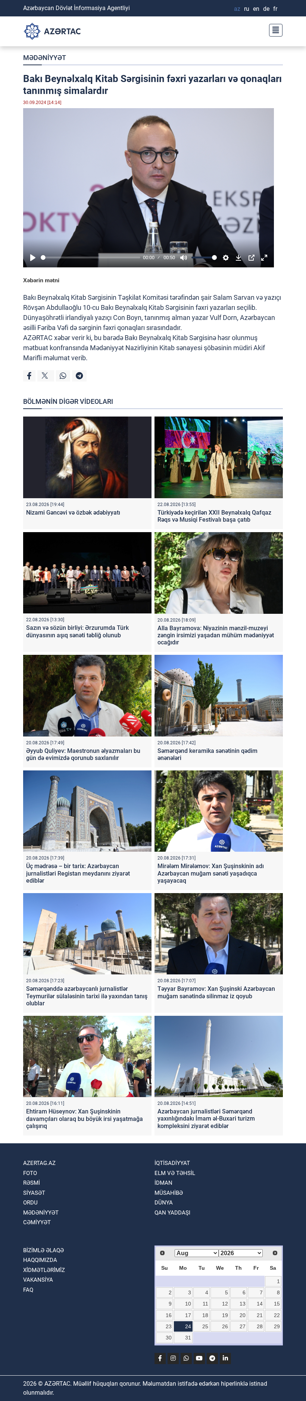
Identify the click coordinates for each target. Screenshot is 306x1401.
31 (188, 1338)
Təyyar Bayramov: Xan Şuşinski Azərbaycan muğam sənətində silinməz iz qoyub (216, 992)
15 (277, 1304)
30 (169, 1338)
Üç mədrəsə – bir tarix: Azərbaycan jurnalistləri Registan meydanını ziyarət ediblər (78, 873)
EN (256, 8)
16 (169, 1315)
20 (243, 1315)
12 (225, 1304)
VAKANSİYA (38, 1279)
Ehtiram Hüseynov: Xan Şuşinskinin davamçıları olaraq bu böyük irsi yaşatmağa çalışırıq (84, 1118)
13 (243, 1304)
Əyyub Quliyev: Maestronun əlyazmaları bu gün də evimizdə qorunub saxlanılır (83, 754)
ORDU (30, 1202)
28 (260, 1326)
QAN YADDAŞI (172, 1212)
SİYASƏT (34, 1193)
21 (260, 1315)
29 (277, 1326)
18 (205, 1315)
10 (188, 1304)
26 (225, 1326)
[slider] (90, 257)
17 (188, 1315)
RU (246, 8)
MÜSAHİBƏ (168, 1193)
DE (266, 8)
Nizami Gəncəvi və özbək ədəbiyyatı (73, 512)
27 (243, 1326)
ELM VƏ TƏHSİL (174, 1173)
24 (188, 1326)
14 (260, 1304)
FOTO (30, 1173)
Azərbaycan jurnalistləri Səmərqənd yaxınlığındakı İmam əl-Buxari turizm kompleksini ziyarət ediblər (206, 1118)
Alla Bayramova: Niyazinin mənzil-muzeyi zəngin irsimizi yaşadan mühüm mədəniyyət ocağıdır (215, 635)
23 (169, 1326)
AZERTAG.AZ (39, 1163)
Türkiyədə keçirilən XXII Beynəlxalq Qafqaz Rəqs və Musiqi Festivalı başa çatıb (214, 516)
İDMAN (163, 1182)
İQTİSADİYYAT (172, 1163)
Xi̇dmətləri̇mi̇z (44, 1270)
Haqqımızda (40, 1260)
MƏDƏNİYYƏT (44, 58)
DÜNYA (163, 1202)
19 (225, 1315)
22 (277, 1315)
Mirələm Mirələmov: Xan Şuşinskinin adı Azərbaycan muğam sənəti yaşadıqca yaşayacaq (210, 873)
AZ (237, 8)
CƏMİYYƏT (37, 1222)
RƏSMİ (31, 1182)
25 (205, 1326)
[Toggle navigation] (273, 29)
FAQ (28, 1290)
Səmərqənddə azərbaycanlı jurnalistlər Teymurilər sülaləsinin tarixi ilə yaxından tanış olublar (86, 995)
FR (275, 8)
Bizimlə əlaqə (43, 1250)
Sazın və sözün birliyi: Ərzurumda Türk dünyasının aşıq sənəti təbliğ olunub (77, 631)
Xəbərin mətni (41, 280)
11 (205, 1304)
